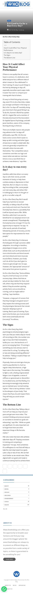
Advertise (22, 585)
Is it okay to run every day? (13, 53)
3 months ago (21, 29)
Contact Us (8, 589)
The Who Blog (15, 29)
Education (16, 495)
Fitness (9, 20)
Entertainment (16, 498)
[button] (4, 589)
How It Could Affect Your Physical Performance (15, 49)
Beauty (16, 486)
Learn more (9, 559)
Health (16, 504)
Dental (16, 489)
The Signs (7, 55)
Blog (14, 585)
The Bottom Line (9, 58)
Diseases (16, 492)
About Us (8, 585)
